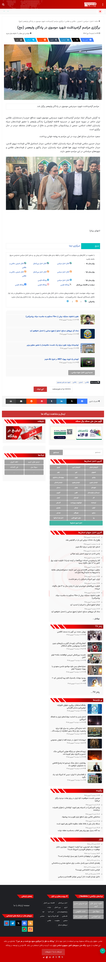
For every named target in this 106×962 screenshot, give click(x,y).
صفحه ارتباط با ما (21, 905)
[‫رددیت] (31, 401)
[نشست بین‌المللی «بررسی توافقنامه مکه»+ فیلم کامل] (95, 658)
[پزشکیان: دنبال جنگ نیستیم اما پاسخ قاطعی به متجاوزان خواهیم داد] (95, 767)
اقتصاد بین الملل (49, 903)
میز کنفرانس (96, 916)
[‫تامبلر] (51, 401)
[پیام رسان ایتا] (30, 929)
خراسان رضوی (76, 482)
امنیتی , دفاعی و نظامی (73, 21)
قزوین (58, 493)
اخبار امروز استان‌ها (76, 523)
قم (93, 498)
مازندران (58, 508)
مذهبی (65, 920)
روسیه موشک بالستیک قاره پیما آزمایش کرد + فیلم (69, 679)
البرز (76, 472)
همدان (58, 513)
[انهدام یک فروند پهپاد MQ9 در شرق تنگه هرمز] (88, 363)
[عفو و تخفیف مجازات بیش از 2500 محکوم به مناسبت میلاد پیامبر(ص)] (88, 320)
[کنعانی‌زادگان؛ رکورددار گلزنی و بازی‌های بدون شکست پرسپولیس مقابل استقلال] (95, 647)
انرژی (65, 907)
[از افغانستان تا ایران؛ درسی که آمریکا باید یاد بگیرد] (95, 778)
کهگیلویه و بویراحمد (76, 503)
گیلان (93, 508)
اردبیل (58, 467)
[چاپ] (11, 401)
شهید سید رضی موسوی (63, 382)
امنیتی (81, 382)
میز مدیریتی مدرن (80, 903)
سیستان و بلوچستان (94, 493)
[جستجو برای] (3, 5)
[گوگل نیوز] (6, 923)
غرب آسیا (51, 912)
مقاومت (57, 920)
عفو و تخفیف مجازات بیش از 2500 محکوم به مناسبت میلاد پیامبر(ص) (52, 316)
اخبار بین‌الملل (62, 903)
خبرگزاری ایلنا (74, 246)
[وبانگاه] (90, 4)
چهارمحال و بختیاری (58, 477)
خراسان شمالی (58, 482)
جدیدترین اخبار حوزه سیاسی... (81, 372)
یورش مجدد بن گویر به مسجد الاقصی (71, 632)
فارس (76, 493)
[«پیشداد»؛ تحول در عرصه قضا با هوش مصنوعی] (95, 743)
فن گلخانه (14, 467)
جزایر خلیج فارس (76, 518)
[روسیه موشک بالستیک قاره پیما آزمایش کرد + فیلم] (95, 682)
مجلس (42, 916)
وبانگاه (87, 941)
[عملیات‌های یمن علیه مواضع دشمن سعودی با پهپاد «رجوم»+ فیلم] (95, 670)
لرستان (76, 508)
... (34, 472)
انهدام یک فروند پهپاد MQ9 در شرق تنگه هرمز (62, 359)
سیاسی (85, 21)
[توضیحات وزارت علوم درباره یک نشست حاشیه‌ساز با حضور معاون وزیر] (88, 349)
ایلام (58, 472)
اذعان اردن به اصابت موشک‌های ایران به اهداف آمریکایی (68, 718)
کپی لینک (40, 389)
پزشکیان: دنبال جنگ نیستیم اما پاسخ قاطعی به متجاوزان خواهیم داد (69, 764)
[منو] (102, 5)
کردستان (76, 498)
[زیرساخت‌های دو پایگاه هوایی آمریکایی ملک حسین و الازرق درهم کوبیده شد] (95, 755)
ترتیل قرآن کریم (34, 462)
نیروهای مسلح (62, 925)
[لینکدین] (61, 401)
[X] (72, 401)
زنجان (76, 488)
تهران (76, 477)
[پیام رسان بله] (24, 929)
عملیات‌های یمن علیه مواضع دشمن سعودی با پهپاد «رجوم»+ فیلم (69, 667)
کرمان (58, 498)
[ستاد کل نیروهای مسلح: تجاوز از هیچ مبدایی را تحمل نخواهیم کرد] (88, 334)
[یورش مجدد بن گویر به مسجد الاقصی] (95, 635)
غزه (43, 912)
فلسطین (64, 916)
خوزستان (93, 488)
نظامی (87, 382)
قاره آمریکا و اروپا (53, 916)
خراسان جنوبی (94, 482)
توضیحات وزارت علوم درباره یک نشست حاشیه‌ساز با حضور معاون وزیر (53, 345)
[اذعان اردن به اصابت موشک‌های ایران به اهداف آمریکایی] (95, 720)
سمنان (58, 488)
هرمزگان (76, 513)
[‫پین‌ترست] (42, 401)
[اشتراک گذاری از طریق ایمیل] (21, 401)
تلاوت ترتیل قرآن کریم (96, 905)
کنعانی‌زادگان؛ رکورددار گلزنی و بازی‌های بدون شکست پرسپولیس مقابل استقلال (69, 644)
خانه (97, 21)
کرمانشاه (93, 503)
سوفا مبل (34, 467)
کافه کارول (14, 462)
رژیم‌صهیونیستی (62, 912)
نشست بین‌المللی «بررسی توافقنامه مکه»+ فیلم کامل (68, 656)
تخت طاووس (80, 911)
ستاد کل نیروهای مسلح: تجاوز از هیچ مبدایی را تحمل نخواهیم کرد (54, 330)
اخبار (91, 21)
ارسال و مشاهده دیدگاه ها (53, 414)
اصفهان (94, 472)
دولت (49, 907)
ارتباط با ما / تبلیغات (53, 951)
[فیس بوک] (82, 401)
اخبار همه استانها (58, 518)
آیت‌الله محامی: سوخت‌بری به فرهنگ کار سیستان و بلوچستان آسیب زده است (68, 11)
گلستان (58, 503)
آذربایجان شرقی (93, 467)
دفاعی (74, 382)
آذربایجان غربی (76, 467)
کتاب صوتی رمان (80, 916)
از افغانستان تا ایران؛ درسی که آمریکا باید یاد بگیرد (69, 775)
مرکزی (93, 513)
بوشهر (93, 477)
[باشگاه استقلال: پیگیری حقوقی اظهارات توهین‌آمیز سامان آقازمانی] (95, 709)
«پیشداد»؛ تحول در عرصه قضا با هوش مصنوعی (68, 740)
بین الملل (58, 907)
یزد (93, 518)
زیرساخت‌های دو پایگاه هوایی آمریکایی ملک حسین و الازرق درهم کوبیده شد (69, 752)
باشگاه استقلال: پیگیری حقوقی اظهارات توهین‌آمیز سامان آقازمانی (71, 706)
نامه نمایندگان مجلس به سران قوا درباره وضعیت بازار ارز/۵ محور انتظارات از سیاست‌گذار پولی (68, 729)
